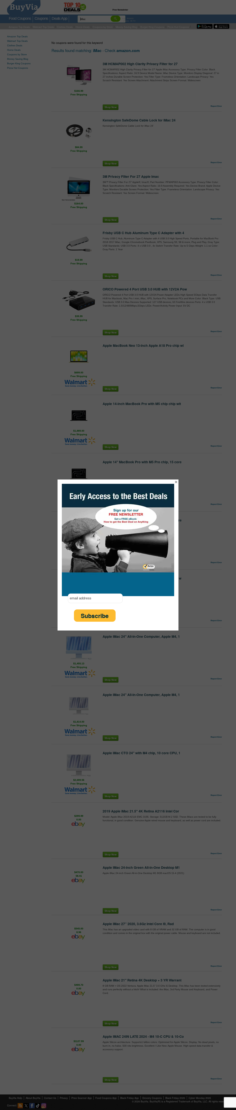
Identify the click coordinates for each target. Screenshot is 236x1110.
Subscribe (95, 616)
